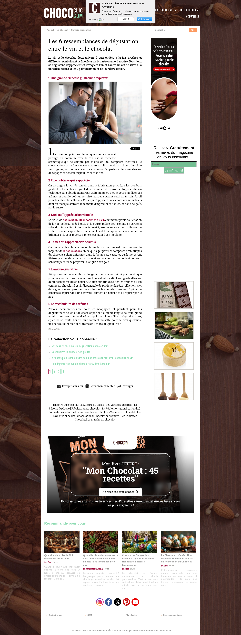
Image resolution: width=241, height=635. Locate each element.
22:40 (171, 566)
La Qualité (134, 408)
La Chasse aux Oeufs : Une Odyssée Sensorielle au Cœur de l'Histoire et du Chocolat (177, 558)
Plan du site (131, 615)
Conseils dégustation (81, 30)
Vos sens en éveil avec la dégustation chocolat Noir (79, 346)
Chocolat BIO (85, 416)
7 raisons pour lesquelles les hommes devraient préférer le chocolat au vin (92, 358)
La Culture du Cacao (92, 404)
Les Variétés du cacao (119, 404)
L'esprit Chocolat (161, 10)
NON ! (125, 19)
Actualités (192, 16)
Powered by (94, 19)
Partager (127, 386)
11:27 (55, 562)
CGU (89, 615)
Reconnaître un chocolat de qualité (70, 352)
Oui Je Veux (144, 19)
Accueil (50, 30)
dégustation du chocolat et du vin (84, 220)
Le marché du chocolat (101, 419)
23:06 (132, 569)
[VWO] (102, 19)
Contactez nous (55, 615)
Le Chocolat (62, 30)
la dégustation (72, 251)
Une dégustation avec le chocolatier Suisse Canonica (80, 364)
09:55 (106, 569)
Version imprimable (102, 386)
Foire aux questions (172, 615)
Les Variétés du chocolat (120, 412)
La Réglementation (114, 408)
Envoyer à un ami (72, 386)
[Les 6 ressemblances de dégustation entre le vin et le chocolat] (95, 83)
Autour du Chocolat (186, 10)
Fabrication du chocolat (85, 408)
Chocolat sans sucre (107, 416)
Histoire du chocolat (65, 404)
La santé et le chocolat (90, 412)
